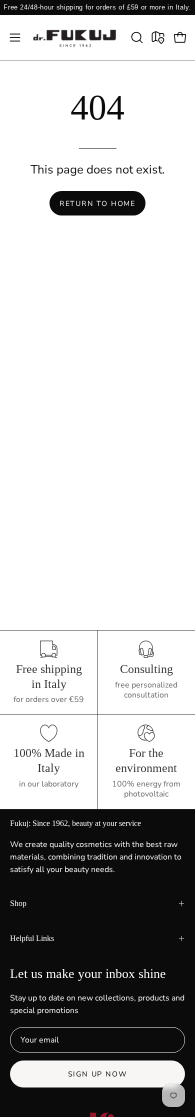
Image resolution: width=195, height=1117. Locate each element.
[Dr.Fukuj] (75, 37)
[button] (136, 37)
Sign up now (98, 1074)
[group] (97, 7)
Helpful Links (32, 938)
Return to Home (98, 203)
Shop (18, 903)
